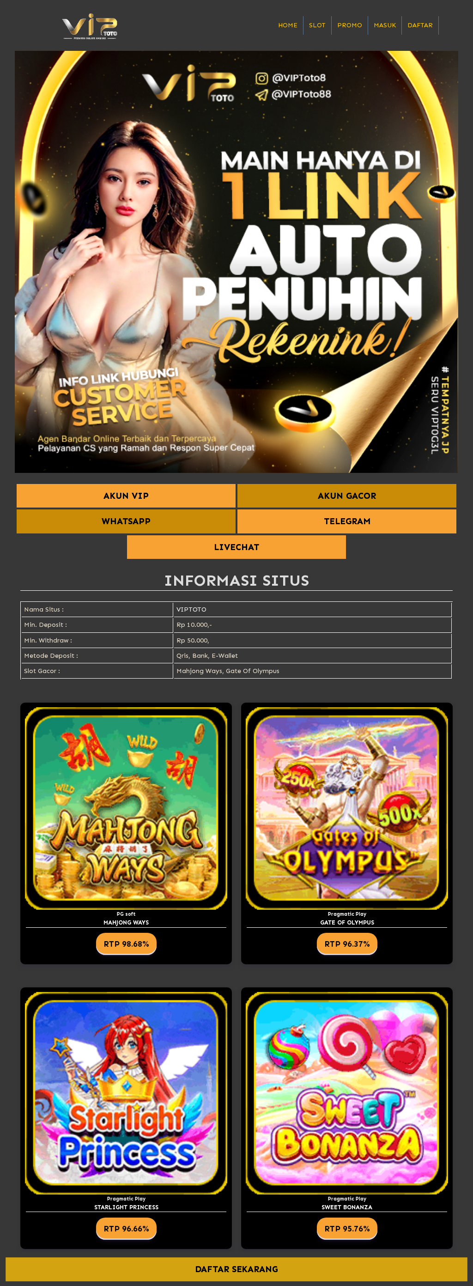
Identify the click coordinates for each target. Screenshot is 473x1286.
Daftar (420, 25)
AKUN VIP (126, 495)
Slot (317, 25)
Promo (349, 25)
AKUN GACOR (347, 495)
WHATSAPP (126, 521)
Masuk (385, 25)
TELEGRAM (347, 521)
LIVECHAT (236, 547)
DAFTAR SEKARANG (236, 1269)
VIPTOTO (191, 609)
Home (287, 25)
